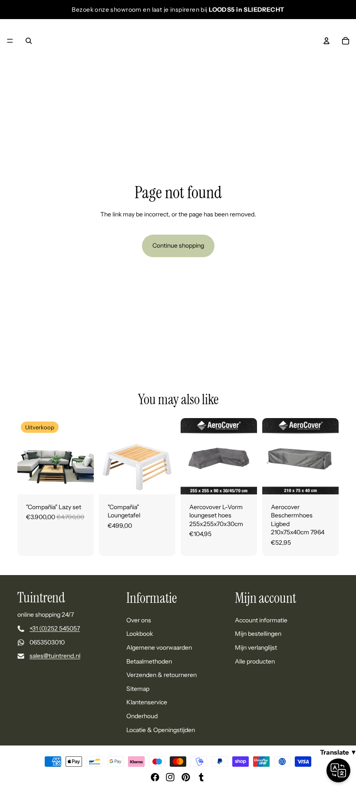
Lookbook (139, 634)
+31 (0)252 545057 (55, 628)
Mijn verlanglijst (256, 647)
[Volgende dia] (84, 456)
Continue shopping (178, 245)
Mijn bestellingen (258, 634)
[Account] (326, 40)
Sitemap (137, 689)
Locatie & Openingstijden (160, 730)
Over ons (138, 620)
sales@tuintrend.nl (55, 656)
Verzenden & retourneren (161, 675)
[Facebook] (155, 777)
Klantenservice (146, 702)
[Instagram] (170, 777)
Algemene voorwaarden (159, 647)
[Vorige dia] (26, 456)
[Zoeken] (28, 40)
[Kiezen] (80, 481)
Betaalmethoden (149, 661)
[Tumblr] (201, 777)
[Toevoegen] (243, 481)
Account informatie (261, 620)
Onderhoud (142, 716)
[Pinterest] (186, 777)
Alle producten (255, 661)
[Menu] (10, 41)
